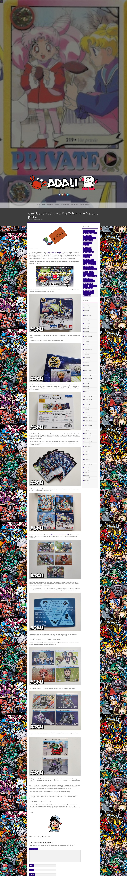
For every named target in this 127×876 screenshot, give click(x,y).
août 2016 (86, 449)
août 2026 (86, 305)
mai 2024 (86, 328)
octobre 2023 (86, 333)
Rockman (91, 278)
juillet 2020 (86, 381)
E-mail (32, 870)
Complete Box (86, 257)
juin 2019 (86, 407)
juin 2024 (86, 326)
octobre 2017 (86, 433)
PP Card (95, 276)
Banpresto (85, 233)
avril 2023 (86, 344)
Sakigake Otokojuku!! (88, 283)
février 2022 (86, 357)
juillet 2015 (86, 467)
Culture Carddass (37, 836)
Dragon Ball (86, 261)
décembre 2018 (87, 417)
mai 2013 (86, 480)
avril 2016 (86, 454)
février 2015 (86, 477)
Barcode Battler (93, 233)
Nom (31, 865)
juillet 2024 (86, 323)
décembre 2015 (87, 464)
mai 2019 (86, 409)
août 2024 (86, 320)
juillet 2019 (86, 404)
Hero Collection (91, 264)
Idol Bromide (86, 266)
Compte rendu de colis (88, 259)
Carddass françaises (88, 240)
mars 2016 (86, 456)
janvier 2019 (86, 415)
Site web (32, 874)
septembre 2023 (87, 336)
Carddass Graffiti (87, 242)
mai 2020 (86, 386)
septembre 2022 (87, 349)
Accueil (38, 204)
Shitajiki (94, 285)
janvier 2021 (86, 367)
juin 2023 (86, 341)
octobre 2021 (86, 360)
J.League (92, 266)
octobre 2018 (86, 422)
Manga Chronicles (74, 204)
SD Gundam (50, 836)
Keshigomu (85, 271)
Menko (84, 276)
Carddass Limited (87, 247)
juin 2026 (86, 310)
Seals (90, 285)
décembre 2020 (87, 370)
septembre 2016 (87, 446)
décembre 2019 (87, 396)
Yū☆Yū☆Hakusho (87, 295)
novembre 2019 (87, 399)
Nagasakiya (89, 276)
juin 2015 (86, 470)
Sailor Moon (86, 281)
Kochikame (91, 271)
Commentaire (34, 849)
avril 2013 (86, 483)
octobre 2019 (86, 401)
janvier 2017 (86, 438)
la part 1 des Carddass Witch (55, 252)
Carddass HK (86, 245)
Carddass (45, 836)
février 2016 (86, 459)
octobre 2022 (86, 347)
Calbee (82, 204)
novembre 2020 (87, 373)
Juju (42, 219)
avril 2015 (86, 472)
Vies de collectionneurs (47, 204)
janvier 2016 (86, 462)
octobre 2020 (86, 375)
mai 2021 (86, 365)
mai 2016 (86, 451)
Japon (84, 269)
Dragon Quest (93, 261)
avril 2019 (86, 412)
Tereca (85, 293)
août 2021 (86, 362)
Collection (87, 204)
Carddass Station (87, 250)
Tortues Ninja (90, 293)
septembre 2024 (87, 318)
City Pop (85, 254)
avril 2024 (86, 331)
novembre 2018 (87, 420)
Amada (84, 230)
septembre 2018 (87, 425)
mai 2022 (86, 354)
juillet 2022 (86, 352)
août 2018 (86, 428)
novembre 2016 (87, 441)
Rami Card (85, 278)
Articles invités (65, 204)
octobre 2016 (86, 443)
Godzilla (85, 264)
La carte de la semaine (88, 273)
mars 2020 (86, 391)
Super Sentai (86, 290)
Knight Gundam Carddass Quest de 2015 (59, 534)
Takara (91, 290)
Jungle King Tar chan (92, 269)
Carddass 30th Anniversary (89, 238)
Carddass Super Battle (88, 252)
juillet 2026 (86, 307)
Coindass (90, 254)
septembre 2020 (87, 378)
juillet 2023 (86, 339)
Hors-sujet (57, 204)
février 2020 (86, 394)
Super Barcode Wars (88, 288)
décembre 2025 (87, 312)
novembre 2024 (87, 315)
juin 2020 (86, 383)
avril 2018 (86, 430)
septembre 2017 (87, 436)
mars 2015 (86, 475)
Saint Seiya (92, 281)
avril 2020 (86, 388)
